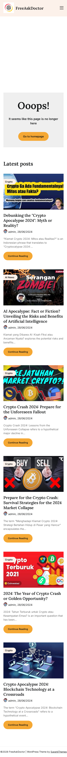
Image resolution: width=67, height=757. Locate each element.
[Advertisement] (33, 53)
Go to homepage (33, 136)
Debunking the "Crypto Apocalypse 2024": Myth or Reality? (27, 220)
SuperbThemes (59, 751)
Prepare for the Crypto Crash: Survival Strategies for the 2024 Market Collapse (32, 502)
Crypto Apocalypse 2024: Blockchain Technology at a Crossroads (28, 689)
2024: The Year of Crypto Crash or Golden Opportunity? (32, 596)
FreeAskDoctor (30, 8)
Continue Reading (18, 256)
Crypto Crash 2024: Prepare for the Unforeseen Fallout (32, 409)
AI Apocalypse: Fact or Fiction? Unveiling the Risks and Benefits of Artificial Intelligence (33, 316)
